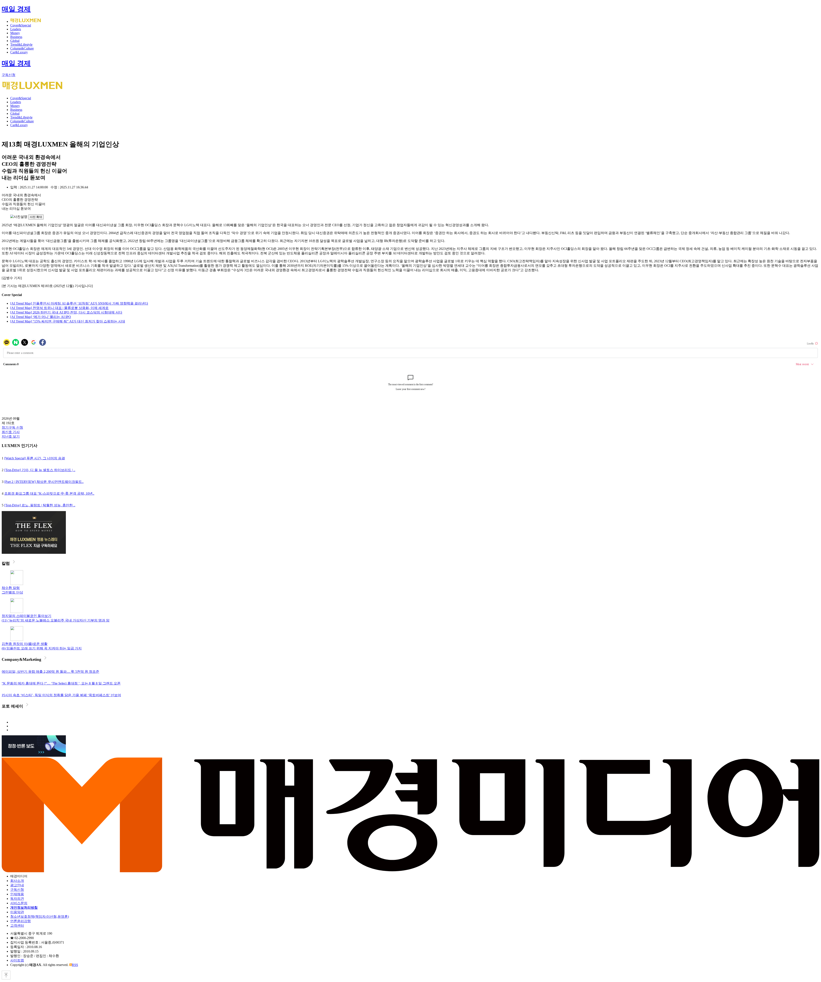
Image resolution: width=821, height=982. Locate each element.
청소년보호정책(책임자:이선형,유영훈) (39, 916)
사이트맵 (17, 960)
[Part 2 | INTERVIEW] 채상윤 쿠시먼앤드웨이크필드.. (44, 482)
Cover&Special (20, 25)
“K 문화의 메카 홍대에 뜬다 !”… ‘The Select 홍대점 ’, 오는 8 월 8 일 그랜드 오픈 (61, 683)
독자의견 (17, 898)
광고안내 (17, 885)
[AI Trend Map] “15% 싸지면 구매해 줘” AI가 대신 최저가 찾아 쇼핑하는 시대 (67, 321)
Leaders (15, 29)
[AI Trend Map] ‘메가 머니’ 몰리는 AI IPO (40, 317)
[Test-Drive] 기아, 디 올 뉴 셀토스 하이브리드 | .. (39, 470)
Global (14, 41)
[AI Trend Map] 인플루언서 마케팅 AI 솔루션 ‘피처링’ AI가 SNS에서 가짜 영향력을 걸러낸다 (79, 303)
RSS (75, 965)
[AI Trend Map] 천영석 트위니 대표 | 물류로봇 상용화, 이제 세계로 (59, 308)
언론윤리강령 (20, 921)
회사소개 (17, 880)
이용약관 (17, 912)
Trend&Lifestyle (21, 44)
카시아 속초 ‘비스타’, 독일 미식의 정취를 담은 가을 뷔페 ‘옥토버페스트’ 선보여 (61, 695)
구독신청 (8, 75)
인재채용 (17, 894)
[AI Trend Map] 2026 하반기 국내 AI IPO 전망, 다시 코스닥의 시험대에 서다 (66, 312)
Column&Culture (22, 48)
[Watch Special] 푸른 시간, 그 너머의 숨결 (34, 458)
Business (16, 37)
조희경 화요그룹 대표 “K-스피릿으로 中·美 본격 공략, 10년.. (49, 493)
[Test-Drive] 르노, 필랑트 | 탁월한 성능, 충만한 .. (39, 505)
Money (15, 33)
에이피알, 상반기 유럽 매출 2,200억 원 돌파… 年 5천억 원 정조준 (50, 671)
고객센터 (17, 925)
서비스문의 (18, 903)
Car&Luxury (19, 52)
